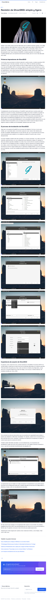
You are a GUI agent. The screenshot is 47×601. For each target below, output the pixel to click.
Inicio (29, 2)
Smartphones (42, 2)
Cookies (28, 598)
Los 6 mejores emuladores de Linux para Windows (12, 551)
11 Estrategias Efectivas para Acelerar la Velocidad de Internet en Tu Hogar (18, 544)
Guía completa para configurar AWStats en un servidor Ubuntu (15, 541)
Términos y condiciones (16, 598)
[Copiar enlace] (45, 13)
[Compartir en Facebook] (42, 13)
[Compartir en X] (40, 13)
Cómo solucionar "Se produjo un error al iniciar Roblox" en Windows (16, 549)
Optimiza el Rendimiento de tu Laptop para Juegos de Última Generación (18, 546)
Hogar (36, 2)
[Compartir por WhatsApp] (37, 13)
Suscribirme (40, 569)
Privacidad (24, 598)
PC (32, 2)
